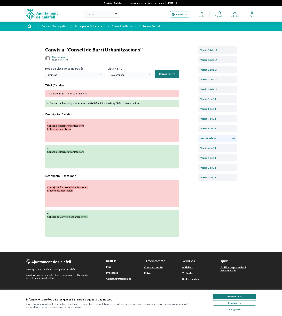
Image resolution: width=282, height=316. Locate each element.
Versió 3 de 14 (208, 157)
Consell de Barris (122, 26)
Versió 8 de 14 (208, 108)
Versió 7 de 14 (208, 118)
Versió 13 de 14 (208, 59)
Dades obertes (190, 279)
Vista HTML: (115, 68)
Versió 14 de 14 (208, 50)
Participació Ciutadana (88, 26)
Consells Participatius (54, 26)
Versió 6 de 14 (208, 128)
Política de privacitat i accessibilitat (233, 269)
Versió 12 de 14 (208, 69)
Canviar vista (167, 74)
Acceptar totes (234, 296)
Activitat (187, 267)
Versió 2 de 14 (208, 167)
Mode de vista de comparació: (64, 68)
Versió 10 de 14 (208, 89)
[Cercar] (116, 14)
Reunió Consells (152, 26)
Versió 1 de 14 (208, 177)
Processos (112, 272)
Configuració (234, 309)
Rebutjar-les (234, 302)
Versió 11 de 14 (208, 79)
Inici (108, 266)
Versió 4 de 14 (208, 148)
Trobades (187, 273)
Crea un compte (153, 267)
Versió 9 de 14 (208, 99)
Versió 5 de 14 (208, 138)
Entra (147, 273)
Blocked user (58, 57)
